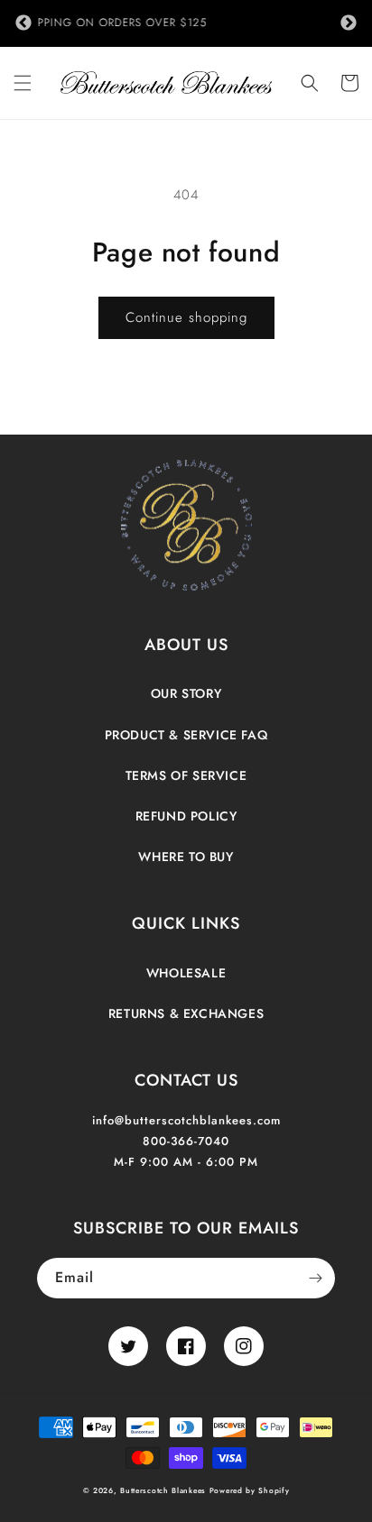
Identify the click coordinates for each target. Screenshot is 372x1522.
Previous (23, 23)
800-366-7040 (186, 1141)
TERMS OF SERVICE (186, 775)
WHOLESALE (186, 973)
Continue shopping (186, 317)
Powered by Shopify (249, 1490)
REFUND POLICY (186, 816)
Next (348, 23)
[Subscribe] (315, 1278)
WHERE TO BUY (185, 857)
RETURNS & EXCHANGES (186, 1013)
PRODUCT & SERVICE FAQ (186, 735)
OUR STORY (186, 693)
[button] (22, 83)
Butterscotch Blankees (164, 1490)
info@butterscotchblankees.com (186, 1120)
